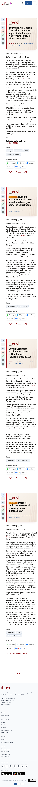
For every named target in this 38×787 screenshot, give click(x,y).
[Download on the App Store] (6, 773)
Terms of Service (5, 749)
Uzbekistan (11, 460)
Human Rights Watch (23, 460)
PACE (26, 151)
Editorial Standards (6, 730)
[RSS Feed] (26, 766)
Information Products (7, 742)
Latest (3, 713)
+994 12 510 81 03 (6, 702)
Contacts (3, 727)
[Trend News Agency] (6, 688)
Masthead (4, 725)
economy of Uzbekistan (14, 636)
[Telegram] (18, 766)
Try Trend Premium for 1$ (17, 172)
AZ (19, 784)
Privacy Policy (5, 751)
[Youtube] (14, 766)
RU (22, 784)
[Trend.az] (6, 3)
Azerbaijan (18, 151)
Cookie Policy (5, 756)
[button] (3, 19)
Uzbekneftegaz (23, 306)
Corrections (4, 732)
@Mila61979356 (12, 143)
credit (18, 632)
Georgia (10, 151)
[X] (10, 766)
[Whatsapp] (3, 766)
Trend (22, 78)
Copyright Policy (5, 754)
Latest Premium (5, 715)
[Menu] (35, 3)
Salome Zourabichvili (13, 154)
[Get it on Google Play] (19, 773)
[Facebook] (6, 766)
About (3, 722)
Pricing (3, 739)
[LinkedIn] (22, 766)
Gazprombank (11, 306)
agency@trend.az (5, 704)
